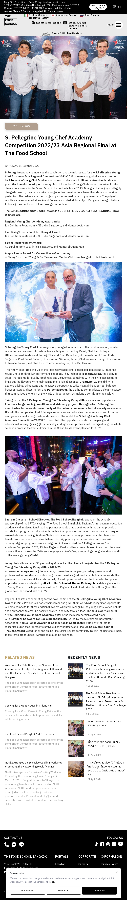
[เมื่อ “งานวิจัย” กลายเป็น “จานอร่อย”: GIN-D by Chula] (76, 748)
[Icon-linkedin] (114, 844)
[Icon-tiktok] (96, 844)
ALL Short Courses (53, 11)
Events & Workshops (48, 23)
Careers (83, 864)
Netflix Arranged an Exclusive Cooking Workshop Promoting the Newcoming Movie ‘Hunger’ (33, 765)
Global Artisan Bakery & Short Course (77, 25)
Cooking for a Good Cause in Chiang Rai (28, 706)
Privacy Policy (109, 864)
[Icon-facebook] (102, 844)
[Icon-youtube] (120, 844)
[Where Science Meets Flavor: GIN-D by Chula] (76, 728)
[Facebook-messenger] (14, 844)
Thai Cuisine (92, 15)
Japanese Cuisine (66, 15)
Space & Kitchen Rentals (67, 33)
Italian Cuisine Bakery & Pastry (39, 17)
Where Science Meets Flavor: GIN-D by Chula (104, 724)
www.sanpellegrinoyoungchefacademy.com (35, 571)
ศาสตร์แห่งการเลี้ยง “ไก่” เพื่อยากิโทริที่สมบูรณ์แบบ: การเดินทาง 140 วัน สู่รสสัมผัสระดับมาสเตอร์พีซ (106, 769)
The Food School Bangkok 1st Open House (30, 734)
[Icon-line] (21, 844)
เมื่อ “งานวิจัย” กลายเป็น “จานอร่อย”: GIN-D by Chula (104, 744)
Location (60, 864)
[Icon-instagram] (108, 844)
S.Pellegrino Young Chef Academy (29, 180)
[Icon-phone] (6, 844)
